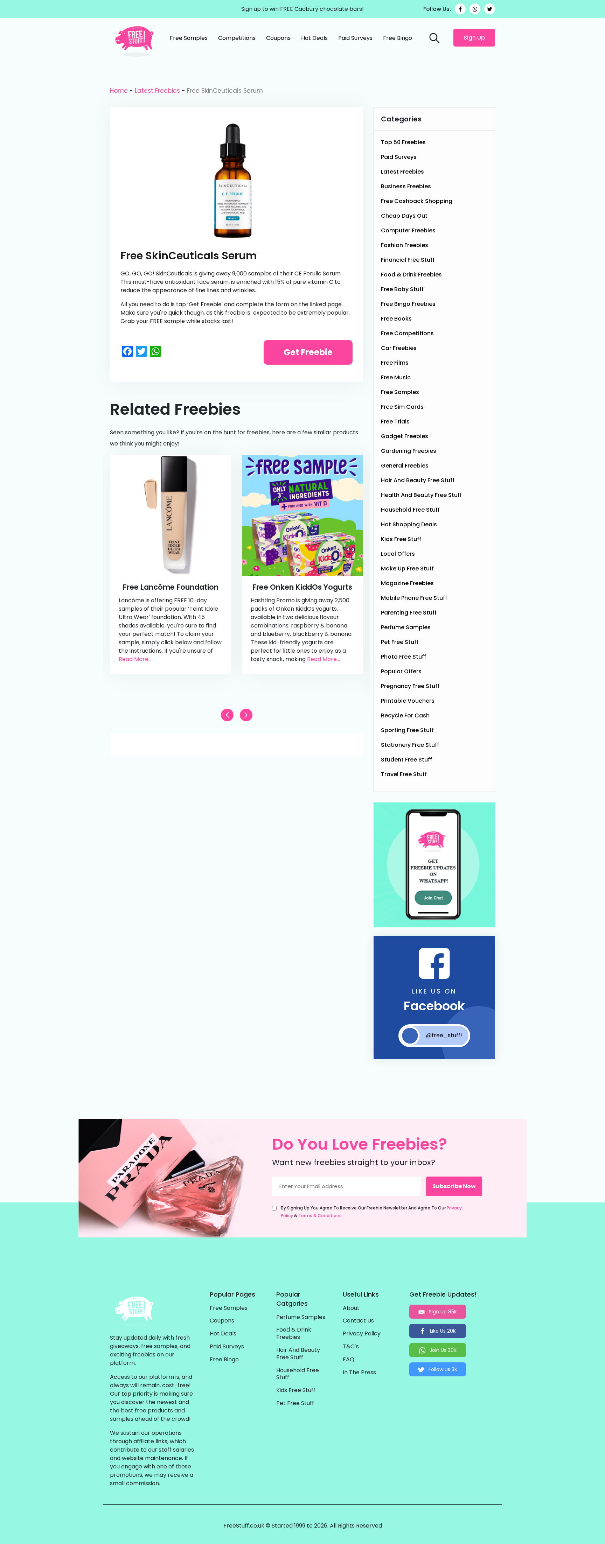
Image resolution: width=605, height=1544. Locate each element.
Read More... (135, 659)
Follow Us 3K (442, 1369)
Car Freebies (399, 348)
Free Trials (395, 421)
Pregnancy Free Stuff (410, 686)
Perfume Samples (406, 627)
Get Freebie (308, 352)
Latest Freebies (157, 90)
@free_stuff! (444, 1035)
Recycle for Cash (405, 715)
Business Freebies (406, 186)
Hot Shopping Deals (409, 524)
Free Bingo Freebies (408, 304)
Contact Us (358, 1321)
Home (119, 90)
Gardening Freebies (408, 451)
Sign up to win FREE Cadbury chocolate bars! (302, 9)
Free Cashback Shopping (416, 201)
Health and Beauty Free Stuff (421, 495)
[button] (246, 715)
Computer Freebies (408, 230)
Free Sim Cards (402, 407)
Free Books (396, 319)
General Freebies (405, 466)
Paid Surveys (355, 38)
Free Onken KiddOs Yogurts (302, 587)
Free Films (395, 363)
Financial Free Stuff (407, 260)
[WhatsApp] (475, 8)
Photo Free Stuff (403, 657)
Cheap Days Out (404, 216)
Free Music (396, 377)
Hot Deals (314, 38)
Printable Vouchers (407, 701)
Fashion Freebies (404, 245)
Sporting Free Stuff (407, 730)
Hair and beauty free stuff (417, 480)
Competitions (237, 38)
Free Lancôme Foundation (170, 587)
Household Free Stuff (410, 510)
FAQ (348, 1359)
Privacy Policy (362, 1334)
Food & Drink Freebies (411, 275)
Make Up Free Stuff (407, 568)
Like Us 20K (442, 1330)
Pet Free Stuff (399, 642)
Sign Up (474, 38)
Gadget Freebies (404, 436)
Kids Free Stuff (401, 539)
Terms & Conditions (320, 1216)
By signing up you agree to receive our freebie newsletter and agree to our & (371, 1212)
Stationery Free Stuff (410, 745)
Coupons (278, 38)
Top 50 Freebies (403, 142)
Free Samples (189, 38)
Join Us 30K (442, 1350)
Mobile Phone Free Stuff (414, 598)
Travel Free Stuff (404, 774)
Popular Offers (401, 671)
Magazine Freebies (407, 583)
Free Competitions (407, 333)
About (351, 1308)
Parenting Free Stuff (409, 613)
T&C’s (351, 1346)
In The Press (359, 1372)
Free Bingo (397, 38)
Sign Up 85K (442, 1311)
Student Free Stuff (406, 760)
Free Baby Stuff (402, 289)
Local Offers (398, 554)
